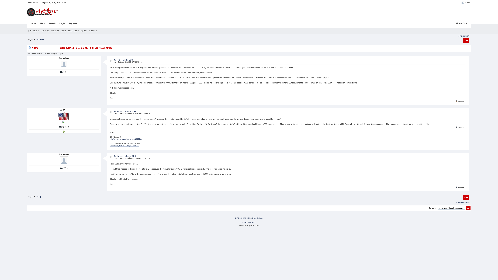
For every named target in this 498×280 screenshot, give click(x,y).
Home (33, 23)
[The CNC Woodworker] (64, 131)
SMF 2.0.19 (238, 218)
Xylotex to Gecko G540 (123, 60)
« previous (460, 36)
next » (467, 36)
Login (62, 23)
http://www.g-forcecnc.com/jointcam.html (124, 145)
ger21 (65, 110)
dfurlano (65, 58)
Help (42, 23)
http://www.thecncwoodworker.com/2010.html (126, 139)
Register (73, 23)
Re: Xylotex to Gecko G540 (125, 111)
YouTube (462, 23)
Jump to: (433, 208)
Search (52, 23)
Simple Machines (257, 218)
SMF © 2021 (247, 218)
